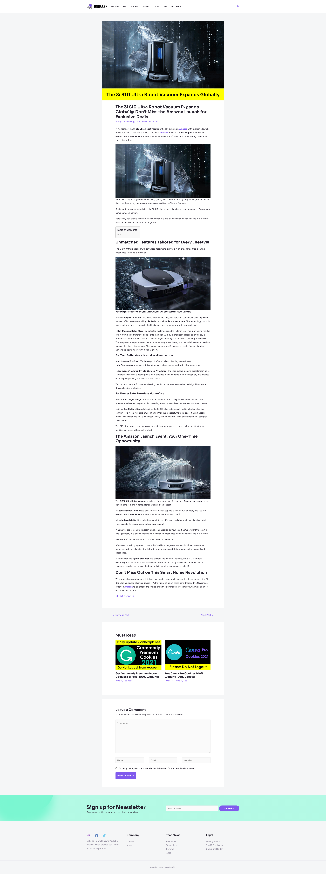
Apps (168, 852)
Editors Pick (169, 681)
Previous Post (120, 615)
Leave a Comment (151, 121)
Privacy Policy (213, 841)
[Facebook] (96, 835)
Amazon (164, 132)
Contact (130, 841)
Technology (129, 121)
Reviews (119, 681)
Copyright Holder (214, 849)
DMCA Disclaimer (214, 845)
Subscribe (229, 808)
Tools (130, 681)
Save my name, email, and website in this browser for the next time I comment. (157, 768)
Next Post (207, 615)
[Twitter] (104, 835)
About (129, 845)
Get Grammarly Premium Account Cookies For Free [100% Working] (138, 675)
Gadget (119, 121)
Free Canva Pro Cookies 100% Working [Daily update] (184, 675)
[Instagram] (89, 835)
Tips (138, 121)
